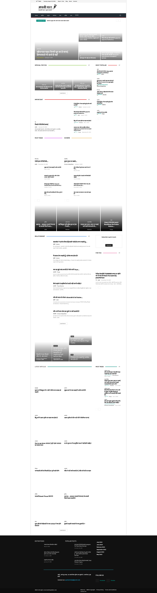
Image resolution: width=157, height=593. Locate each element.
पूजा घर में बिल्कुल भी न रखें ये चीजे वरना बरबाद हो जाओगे (48, 391)
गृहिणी (98, 69)
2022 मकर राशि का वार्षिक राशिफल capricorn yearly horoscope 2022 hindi (82, 129)
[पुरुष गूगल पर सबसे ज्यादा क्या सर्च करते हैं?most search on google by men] (78, 149)
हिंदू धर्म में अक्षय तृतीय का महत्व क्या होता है (82, 120)
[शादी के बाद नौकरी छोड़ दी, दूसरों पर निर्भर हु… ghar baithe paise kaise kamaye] (69, 554)
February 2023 (101, 547)
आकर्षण (98, 110)
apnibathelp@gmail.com (72, 580)
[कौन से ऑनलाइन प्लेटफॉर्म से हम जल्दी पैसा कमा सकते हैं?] (44, 79)
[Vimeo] (119, 1)
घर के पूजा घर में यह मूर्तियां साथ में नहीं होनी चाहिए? (77, 443)
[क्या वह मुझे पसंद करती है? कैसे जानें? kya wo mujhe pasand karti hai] (43, 273)
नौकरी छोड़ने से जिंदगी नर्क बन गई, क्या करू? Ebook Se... (82, 184)
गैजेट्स (36, 468)
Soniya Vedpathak (69, 164)
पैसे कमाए (36, 158)
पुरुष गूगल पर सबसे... (70, 161)
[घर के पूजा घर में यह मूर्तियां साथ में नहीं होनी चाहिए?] (78, 430)
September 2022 (101, 549)
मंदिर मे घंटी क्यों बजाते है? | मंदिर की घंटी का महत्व (77, 471)
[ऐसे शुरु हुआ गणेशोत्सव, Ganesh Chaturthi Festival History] (39, 186)
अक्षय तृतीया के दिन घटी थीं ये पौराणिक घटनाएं (76, 418)
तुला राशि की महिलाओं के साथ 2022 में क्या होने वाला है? (48, 525)
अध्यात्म (103, 35)
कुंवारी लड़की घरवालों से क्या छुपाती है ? (74, 524)
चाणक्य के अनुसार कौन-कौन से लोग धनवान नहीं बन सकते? (52, 176)
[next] (120, 21)
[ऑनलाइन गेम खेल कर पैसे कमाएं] (89, 51)
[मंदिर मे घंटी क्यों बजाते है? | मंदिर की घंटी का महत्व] (78, 458)
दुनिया (45, 222)
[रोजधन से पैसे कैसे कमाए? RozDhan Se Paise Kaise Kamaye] (111, 218)
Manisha (112, 385)
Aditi (36, 127)
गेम (80, 56)
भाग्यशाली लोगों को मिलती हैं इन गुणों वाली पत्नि (47, 471)
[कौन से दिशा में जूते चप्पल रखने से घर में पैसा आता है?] (68, 170)
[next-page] (38, 200)
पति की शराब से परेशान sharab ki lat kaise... (68, 297)
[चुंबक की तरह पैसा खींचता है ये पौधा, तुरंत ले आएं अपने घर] (39, 194)
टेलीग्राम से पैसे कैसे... (41, 161)
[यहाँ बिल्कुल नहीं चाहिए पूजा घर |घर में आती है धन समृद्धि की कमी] (67, 218)
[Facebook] (113, 1)
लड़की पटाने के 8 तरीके (102, 112)
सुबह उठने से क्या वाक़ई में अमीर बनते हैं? (52, 167)
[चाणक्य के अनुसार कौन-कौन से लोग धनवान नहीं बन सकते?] (39, 178)
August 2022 (100, 552)
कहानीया (65, 158)
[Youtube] (121, 1)
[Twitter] (117, 1)
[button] (120, 15)
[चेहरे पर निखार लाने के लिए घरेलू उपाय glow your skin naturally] (39, 554)
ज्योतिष (81, 32)
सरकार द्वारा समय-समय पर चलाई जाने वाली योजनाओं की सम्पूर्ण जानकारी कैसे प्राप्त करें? (63, 87)
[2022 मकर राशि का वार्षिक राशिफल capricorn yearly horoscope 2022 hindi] (68, 130)
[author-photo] (76, 107)
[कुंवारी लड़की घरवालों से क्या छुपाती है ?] (78, 511)
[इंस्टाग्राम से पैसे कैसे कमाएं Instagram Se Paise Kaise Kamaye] (69, 546)
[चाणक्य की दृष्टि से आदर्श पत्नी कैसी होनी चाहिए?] (68, 178)
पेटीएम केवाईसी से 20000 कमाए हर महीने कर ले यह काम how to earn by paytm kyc (108, 276)
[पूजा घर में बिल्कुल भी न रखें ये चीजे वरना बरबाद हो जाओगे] (48, 377)
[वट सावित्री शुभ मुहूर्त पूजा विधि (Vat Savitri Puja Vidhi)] (80, 337)
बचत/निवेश (63, 83)
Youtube (113, 580)
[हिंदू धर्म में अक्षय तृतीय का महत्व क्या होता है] (68, 121)
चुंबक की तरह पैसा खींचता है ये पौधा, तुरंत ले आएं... (53, 192)
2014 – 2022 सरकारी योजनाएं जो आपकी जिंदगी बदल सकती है (76, 497)
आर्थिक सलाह (44, 84)
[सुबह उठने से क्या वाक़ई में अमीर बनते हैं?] (39, 170)
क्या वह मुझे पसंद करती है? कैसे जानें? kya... (66, 270)
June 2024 (100, 544)
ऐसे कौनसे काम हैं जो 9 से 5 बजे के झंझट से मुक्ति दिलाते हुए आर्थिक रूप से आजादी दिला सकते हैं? (82, 87)
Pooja (79, 132)
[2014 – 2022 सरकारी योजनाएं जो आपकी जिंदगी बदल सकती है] (45, 218)
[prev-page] (36, 200)
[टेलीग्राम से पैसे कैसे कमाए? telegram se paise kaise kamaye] (48, 149)
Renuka (81, 122)
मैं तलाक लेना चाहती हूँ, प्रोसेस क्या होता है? (65, 256)
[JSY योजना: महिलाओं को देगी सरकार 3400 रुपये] (118, 92)
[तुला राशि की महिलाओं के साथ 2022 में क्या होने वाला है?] (48, 511)
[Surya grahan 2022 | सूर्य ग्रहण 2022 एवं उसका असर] (48, 430)
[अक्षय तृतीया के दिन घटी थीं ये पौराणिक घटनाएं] (78, 405)
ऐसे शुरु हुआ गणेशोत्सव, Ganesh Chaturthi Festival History (52, 184)
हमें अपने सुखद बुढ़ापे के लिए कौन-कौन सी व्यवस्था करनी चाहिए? (112, 401)
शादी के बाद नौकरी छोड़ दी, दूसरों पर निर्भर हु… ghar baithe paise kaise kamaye (82, 554)
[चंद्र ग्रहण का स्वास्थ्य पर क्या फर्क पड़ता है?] (68, 194)
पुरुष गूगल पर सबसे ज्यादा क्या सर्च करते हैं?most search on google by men (105, 82)
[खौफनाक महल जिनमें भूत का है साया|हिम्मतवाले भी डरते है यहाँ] (56, 42)
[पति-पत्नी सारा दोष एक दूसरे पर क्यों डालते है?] (43, 314)
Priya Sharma (60, 286)
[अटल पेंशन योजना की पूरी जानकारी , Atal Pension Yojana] (69, 562)
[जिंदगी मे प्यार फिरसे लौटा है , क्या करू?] (43, 345)
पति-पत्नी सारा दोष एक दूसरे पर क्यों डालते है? (66, 311)
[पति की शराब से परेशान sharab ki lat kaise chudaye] (118, 72)
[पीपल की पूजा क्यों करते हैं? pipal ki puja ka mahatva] (111, 33)
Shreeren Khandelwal (109, 405)
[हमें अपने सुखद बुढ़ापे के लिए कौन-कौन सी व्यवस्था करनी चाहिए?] (100, 402)
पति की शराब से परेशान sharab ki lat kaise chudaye (105, 71)
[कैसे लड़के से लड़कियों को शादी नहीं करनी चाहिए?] (43, 287)
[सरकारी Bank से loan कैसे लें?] (48, 483)
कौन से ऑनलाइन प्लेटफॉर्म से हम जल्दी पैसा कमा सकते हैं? (58, 20)
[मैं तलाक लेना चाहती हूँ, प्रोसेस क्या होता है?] (43, 259)
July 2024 (99, 542)
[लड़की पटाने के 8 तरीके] (118, 112)
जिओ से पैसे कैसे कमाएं (41, 124)
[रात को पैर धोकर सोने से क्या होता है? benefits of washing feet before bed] (60, 345)
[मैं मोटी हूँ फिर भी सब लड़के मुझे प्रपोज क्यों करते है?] (68, 105)
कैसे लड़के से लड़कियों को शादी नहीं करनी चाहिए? (67, 283)
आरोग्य (65, 388)
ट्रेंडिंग (36, 494)
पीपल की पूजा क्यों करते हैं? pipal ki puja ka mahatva (82, 112)
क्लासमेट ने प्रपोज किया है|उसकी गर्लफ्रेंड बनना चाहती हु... (70, 242)
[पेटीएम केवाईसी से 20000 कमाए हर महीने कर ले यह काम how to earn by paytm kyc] (109, 263)
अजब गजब (39, 48)
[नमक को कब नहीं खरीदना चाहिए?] (39, 546)
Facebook (102, 580)
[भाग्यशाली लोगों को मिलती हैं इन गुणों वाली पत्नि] (48, 458)
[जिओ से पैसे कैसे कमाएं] (48, 111)
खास (102, 51)
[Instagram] (115, 1)
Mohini (80, 107)
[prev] (117, 21)
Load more (63, 93)
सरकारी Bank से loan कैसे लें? (44, 496)
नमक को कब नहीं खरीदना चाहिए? (50, 544)
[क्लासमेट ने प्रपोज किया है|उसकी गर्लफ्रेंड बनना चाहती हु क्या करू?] (43, 245)
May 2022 (99, 554)
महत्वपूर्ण (36, 388)
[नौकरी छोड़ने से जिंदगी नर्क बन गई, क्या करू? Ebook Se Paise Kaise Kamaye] (68, 186)
